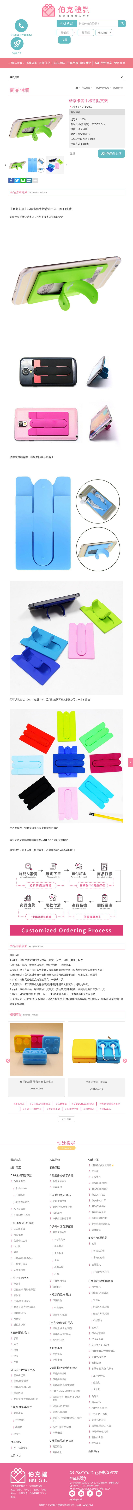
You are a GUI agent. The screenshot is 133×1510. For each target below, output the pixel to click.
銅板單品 (93, 1451)
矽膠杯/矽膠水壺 (61, 1406)
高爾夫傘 (58, 1266)
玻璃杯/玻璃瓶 (60, 1412)
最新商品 (16, 1159)
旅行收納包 (99, 1375)
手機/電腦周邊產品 (23, 1258)
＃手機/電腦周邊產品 (109, 1104)
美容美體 (57, 1187)
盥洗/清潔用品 (21, 1381)
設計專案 (16, 1167)
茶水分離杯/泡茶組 (62, 1426)
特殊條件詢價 (112, 153)
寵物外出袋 (97, 1437)
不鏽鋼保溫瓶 (59, 1373)
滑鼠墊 (17, 1318)
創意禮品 (57, 1354)
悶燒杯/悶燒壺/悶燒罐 (63, 1385)
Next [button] (124, 1060)
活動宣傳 (57, 1212)
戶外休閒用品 (59, 1280)
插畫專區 (54, 1167)
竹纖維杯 (19, 1195)
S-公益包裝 (19, 1209)
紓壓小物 (57, 1359)
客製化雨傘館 (59, 1232)
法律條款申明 (76, 1499)
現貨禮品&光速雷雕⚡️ (103, 1165)
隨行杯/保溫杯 (99, 1212)
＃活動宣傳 (61, 1104)
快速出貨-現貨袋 (100, 1292)
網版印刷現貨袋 (100, 1183)
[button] (29, 180)
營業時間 (77, 1483)
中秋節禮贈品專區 (62, 1218)
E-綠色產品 (19, 1181)
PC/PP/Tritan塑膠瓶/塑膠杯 (66, 1391)
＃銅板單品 (105, 1109)
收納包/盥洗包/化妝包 (102, 1368)
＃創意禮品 (89, 1109)
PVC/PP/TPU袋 (99, 1414)
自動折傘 (58, 1253)
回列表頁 (66, 1119)
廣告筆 (17, 1295)
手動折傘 (58, 1246)
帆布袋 (95, 1327)
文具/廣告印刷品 (22, 1301)
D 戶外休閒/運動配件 (61, 1226)
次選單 (15, 77)
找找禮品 (67, 23)
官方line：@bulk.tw (21, 34)
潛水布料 (96, 1402)
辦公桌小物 (19, 1324)
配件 (16, 1361)
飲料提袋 (96, 1362)
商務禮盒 (57, 1452)
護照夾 (18, 1426)
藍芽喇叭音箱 (20, 1240)
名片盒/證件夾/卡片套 (25, 1307)
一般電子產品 (20, 1264)
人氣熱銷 (54, 1159)
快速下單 (17, 52)
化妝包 (96, 1389)
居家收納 (18, 1393)
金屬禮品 (96, 1264)
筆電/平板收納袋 (100, 1431)
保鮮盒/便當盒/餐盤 (62, 1328)
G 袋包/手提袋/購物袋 (100, 1281)
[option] (36, 127)
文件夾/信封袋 (99, 1420)
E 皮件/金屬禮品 (97, 1237)
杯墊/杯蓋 (57, 1432)
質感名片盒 (99, 1250)
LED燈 (17, 1246)
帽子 (16, 1344)
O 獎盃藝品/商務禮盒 (61, 1440)
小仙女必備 (99, 1257)
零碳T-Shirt (21, 1188)
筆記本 (17, 1283)
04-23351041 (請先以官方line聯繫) (94, 1475)
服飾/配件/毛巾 (99, 1206)
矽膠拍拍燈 (19, 1270)
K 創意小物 (55, 1348)
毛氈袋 (95, 1396)
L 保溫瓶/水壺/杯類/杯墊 (63, 1367)
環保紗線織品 (22, 1202)
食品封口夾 (58, 1340)
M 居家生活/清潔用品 (23, 1369)
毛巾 (16, 1356)
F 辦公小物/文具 (101, 87)
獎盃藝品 (57, 1446)
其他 (56, 1273)
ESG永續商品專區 (21, 1175)
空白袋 (95, 1171)
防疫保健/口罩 (99, 1200)
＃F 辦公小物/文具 (32, 1109)
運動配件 (57, 1286)
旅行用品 (18, 1412)
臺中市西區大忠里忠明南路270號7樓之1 (91, 1488)
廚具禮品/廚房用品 (62, 1334)
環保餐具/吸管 (60, 1314)
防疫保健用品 (59, 1181)
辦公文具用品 (98, 1194)
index (29, 1475)
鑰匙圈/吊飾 (20, 1313)
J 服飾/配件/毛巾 (20, 1332)
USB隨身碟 (19, 1229)
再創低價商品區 (100, 1218)
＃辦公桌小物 (53, 1109)
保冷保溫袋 (97, 1339)
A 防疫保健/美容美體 (61, 1175)
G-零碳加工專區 (22, 1215)
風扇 (16, 1252)
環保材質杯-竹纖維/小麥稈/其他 (66, 1398)
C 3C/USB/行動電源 (22, 1223)
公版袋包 (96, 1177)
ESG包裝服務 (21, 1447)
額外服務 (96, 1229)
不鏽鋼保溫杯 (59, 1379)
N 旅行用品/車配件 (21, 1407)
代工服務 (16, 1441)
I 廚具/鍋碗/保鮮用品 (61, 1322)
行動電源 (18, 1234)
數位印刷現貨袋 (100, 1188)
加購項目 (16, 1455)
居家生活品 (19, 1375)
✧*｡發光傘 (59, 1239)
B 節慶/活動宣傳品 (60, 1195)
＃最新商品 (18, 1104)
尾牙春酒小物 (59, 1201)
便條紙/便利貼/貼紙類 (25, 1289)
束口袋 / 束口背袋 (100, 1345)
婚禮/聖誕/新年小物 (62, 1206)
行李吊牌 (19, 1420)
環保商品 (57, 1300)
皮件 (94, 1243)
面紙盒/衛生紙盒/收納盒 (26, 1399)
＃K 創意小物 (71, 1109)
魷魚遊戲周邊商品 (101, 1224)
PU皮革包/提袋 (99, 1408)
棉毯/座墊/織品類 (22, 1387)
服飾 (16, 1338)
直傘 (56, 1260)
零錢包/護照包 (99, 1356)
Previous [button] (7, 1060)
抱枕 (16, 1350)
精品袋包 (96, 1287)
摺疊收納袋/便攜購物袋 (103, 1351)
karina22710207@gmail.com (86, 1485)
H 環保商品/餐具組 (60, 1294)
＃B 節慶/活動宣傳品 (39, 1104)
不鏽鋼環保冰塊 (101, 1271)
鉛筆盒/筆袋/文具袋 (101, 1425)
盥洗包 (96, 1382)
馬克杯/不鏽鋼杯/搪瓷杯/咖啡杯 (67, 1419)
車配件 (17, 1433)
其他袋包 (96, 1443)
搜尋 (64, 39)
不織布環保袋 (98, 1333)
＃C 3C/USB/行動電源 (83, 1104)
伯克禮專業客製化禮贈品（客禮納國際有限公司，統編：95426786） (66, 10)
